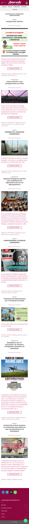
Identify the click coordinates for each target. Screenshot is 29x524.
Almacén (23, 6)
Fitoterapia (4, 511)
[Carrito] (26, 2)
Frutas (10, 6)
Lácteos (14, 9)
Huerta (4, 6)
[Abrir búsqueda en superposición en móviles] (4, 2)
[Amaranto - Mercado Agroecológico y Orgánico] (14, 2)
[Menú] (2, 3)
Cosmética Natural (6, 508)
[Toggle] (27, 505)
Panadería (16, 6)
